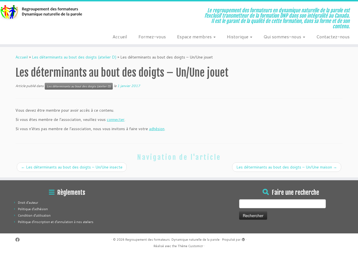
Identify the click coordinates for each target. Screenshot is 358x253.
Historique (238, 36)
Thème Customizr (190, 246)
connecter (115, 119)
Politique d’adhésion (33, 209)
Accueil (119, 36)
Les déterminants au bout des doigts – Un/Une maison (286, 167)
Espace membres (195, 36)
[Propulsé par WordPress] (243, 238)
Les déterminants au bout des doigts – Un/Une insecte (72, 167)
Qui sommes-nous (282, 36)
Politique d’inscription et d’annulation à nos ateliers (55, 222)
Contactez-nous (333, 36)
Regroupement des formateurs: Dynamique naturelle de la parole (172, 239)
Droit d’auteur (28, 202)
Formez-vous (152, 36)
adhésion (156, 129)
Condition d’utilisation (34, 215)
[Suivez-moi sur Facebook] (19, 240)
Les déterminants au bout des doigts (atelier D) (74, 57)
